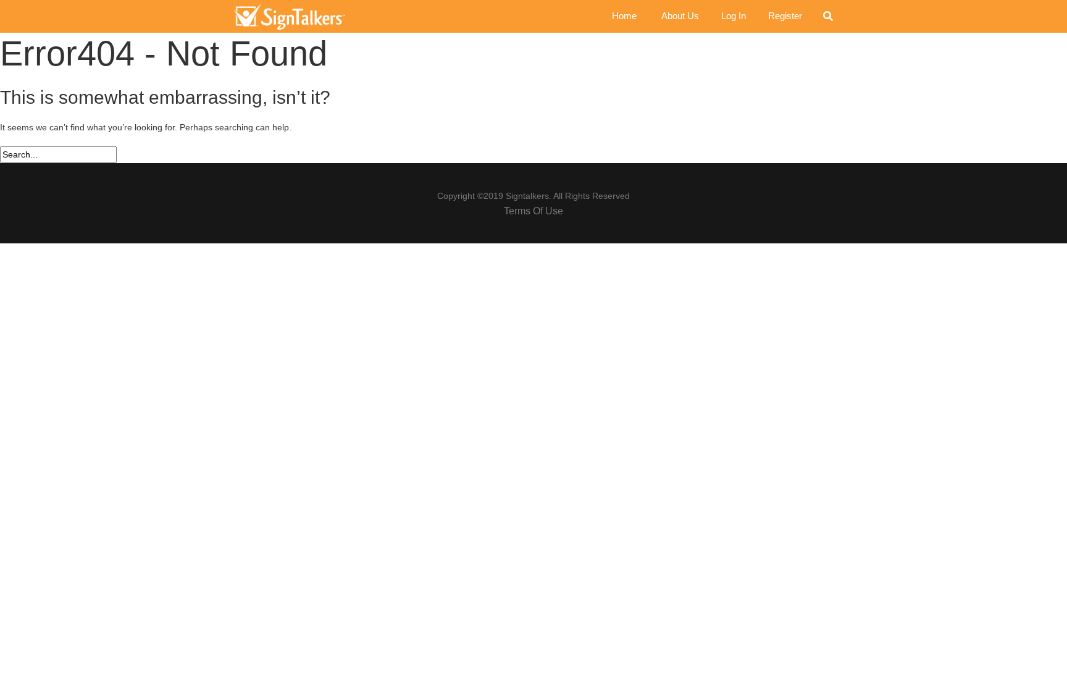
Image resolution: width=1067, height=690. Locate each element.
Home (624, 16)
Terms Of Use (533, 211)
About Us (680, 16)
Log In (733, 16)
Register (785, 16)
